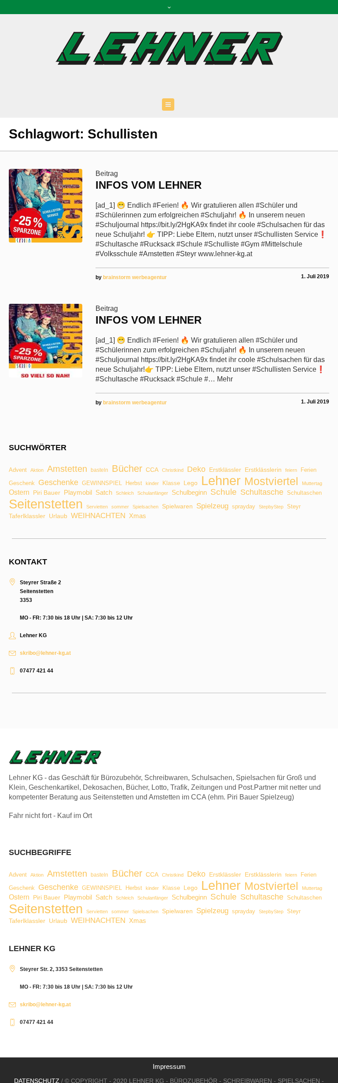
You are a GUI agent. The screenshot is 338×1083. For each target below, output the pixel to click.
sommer (120, 506)
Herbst (133, 483)
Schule (223, 492)
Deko (196, 469)
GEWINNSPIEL (102, 483)
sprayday (243, 507)
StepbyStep (271, 506)
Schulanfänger (152, 493)
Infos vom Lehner (149, 185)
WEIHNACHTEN (98, 516)
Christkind (173, 470)
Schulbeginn (189, 492)
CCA (152, 470)
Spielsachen (145, 506)
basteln (99, 470)
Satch (104, 492)
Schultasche (261, 492)
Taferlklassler (27, 516)
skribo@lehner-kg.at (45, 653)
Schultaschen (304, 493)
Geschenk (22, 483)
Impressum (169, 1066)
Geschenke (58, 482)
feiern (291, 470)
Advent (18, 470)
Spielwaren (177, 507)
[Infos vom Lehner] (45, 206)
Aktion (37, 470)
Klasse (171, 483)
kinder (152, 483)
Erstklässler (225, 470)
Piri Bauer (46, 493)
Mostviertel (271, 481)
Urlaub (58, 516)
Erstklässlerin (263, 470)
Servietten (97, 506)
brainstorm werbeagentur (135, 277)
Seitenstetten (46, 503)
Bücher (127, 469)
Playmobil (78, 492)
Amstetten (67, 469)
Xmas (137, 515)
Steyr (294, 507)
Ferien (308, 470)
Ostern (19, 492)
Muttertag (312, 483)
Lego (191, 483)
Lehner (221, 480)
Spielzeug (212, 506)
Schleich (125, 493)
